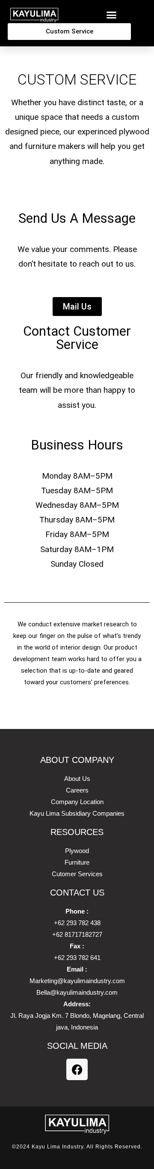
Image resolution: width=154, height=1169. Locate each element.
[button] (111, 15)
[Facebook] (77, 1069)
